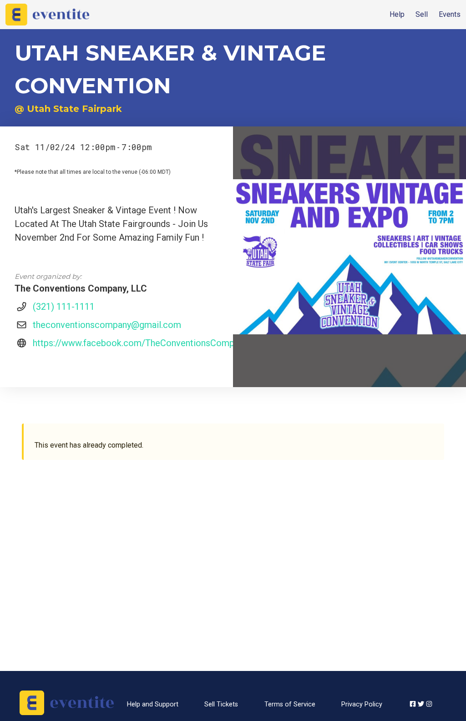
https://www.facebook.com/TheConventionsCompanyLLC (148, 343)
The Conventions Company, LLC (81, 288)
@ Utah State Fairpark (68, 108)
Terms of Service (289, 704)
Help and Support (152, 704)
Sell (421, 14)
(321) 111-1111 (64, 306)
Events (450, 14)
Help (397, 14)
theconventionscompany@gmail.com (107, 324)
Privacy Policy (361, 704)
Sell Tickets (221, 704)
